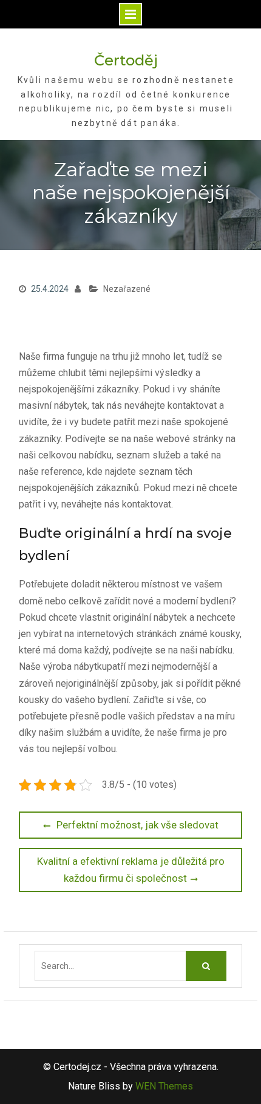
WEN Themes (164, 1086)
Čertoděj (126, 60)
